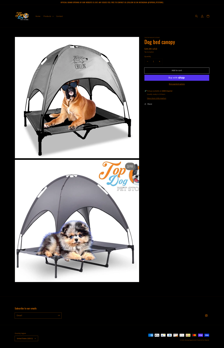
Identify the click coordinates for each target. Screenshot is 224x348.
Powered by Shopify (203, 340)
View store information (156, 98)
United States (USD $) (25, 338)
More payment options (177, 84)
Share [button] (149, 104)
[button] (48, 16)
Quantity (147, 56)
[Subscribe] (58, 315)
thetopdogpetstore (191, 340)
